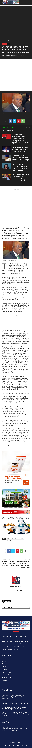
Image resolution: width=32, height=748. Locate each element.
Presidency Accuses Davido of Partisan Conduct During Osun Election (14, 708)
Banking (4, 137)
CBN (8, 538)
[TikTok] (14, 745)
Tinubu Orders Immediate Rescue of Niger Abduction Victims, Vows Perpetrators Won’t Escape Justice (20, 179)
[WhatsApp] (23, 121)
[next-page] (29, 128)
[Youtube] (21, 590)
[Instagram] (14, 590)
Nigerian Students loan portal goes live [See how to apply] (8, 563)
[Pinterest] (19, 121)
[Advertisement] (16, 22)
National (8, 41)
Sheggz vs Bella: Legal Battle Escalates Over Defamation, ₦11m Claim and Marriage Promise (16, 714)
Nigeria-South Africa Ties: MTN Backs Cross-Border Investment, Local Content (15, 702)
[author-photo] (16, 584)
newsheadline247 (7, 55)
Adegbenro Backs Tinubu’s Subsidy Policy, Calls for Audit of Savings (20, 158)
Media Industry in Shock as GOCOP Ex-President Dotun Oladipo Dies (20, 149)
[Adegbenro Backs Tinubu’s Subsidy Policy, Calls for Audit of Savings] (6, 158)
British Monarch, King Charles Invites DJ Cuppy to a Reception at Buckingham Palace (23, 565)
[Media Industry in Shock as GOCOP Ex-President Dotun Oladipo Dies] (6, 149)
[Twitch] (18, 745)
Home (3, 41)
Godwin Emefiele (19, 538)
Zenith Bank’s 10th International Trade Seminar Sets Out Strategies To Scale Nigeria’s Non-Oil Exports (20, 139)
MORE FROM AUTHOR (8, 130)
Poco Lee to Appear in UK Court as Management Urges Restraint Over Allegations (13, 696)
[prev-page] (27, 128)
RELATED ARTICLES (7, 127)
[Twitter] (14, 121)
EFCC (12, 538)
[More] (27, 121)
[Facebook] (10, 121)
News (9, 43)
